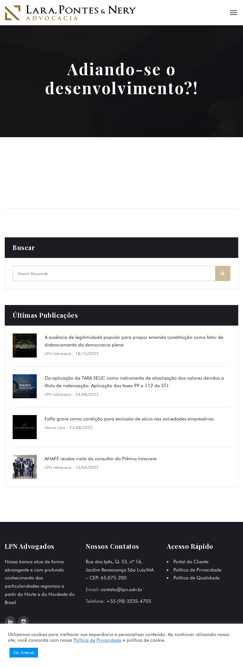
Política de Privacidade (197, 570)
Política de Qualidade (196, 578)
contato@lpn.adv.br (121, 589)
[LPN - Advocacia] (70, 12)
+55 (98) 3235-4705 (128, 601)
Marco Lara (55, 427)
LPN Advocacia (58, 353)
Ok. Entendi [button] (23, 652)
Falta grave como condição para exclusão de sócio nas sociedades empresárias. (130, 419)
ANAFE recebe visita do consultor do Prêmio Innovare (101, 459)
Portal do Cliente (191, 562)
